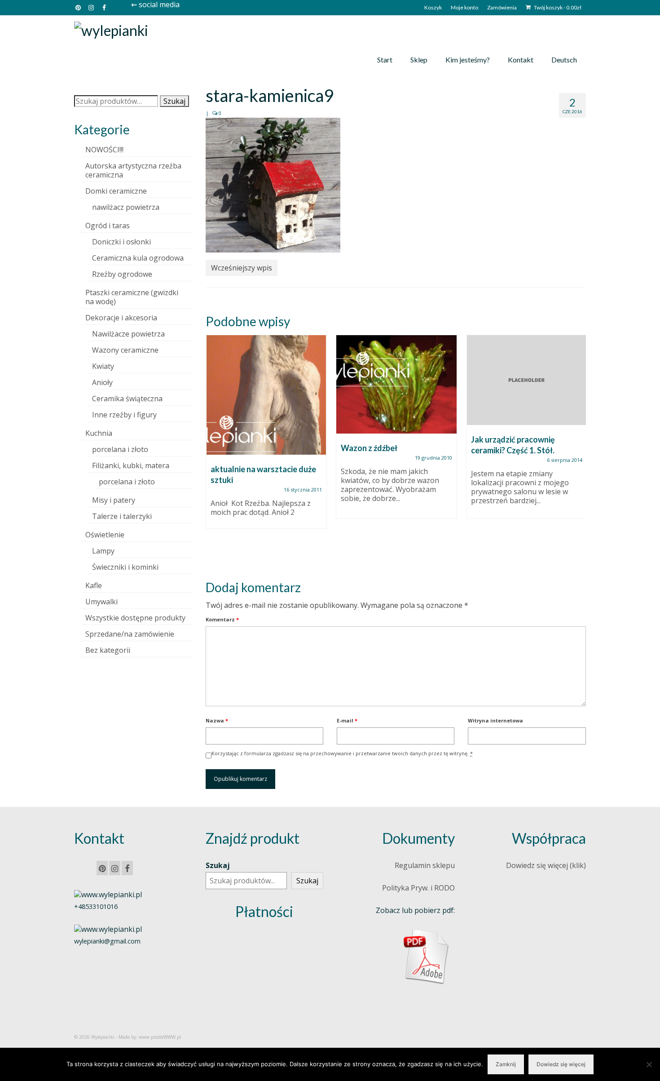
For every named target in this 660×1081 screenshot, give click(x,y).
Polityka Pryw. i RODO (418, 888)
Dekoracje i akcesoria (121, 318)
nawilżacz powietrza (125, 207)
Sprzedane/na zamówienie (129, 634)
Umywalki (101, 602)
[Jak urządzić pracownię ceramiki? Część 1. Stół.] (526, 380)
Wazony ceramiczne (125, 350)
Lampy (103, 551)
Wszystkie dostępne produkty (135, 618)
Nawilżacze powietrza (128, 334)
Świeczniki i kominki (125, 567)
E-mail (347, 720)
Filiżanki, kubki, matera (130, 465)
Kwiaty (103, 366)
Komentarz (222, 619)
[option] (266, 436)
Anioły (102, 382)
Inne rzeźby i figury (124, 415)
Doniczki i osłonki (121, 242)
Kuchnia (98, 433)
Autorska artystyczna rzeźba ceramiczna (133, 170)
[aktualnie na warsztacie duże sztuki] (266, 395)
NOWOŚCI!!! (104, 150)
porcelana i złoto (120, 449)
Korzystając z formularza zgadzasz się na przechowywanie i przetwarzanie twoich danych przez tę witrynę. (342, 753)
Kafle (93, 585)
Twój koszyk (557, 7)
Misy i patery (113, 500)
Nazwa (217, 720)
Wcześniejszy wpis (241, 268)
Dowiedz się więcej (561, 1064)
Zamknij (506, 1064)
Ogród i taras (107, 225)
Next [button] (578, 450)
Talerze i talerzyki (122, 516)
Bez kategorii (107, 650)
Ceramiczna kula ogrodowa (138, 258)
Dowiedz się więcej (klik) (546, 865)
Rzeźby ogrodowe (122, 274)
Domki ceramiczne (116, 191)
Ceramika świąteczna (127, 398)
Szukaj (174, 101)
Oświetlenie (104, 535)
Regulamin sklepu (425, 865)
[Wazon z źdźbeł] (396, 384)
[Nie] (648, 1064)
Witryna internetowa (495, 720)
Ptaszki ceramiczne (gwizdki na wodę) (131, 297)
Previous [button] (213, 450)
